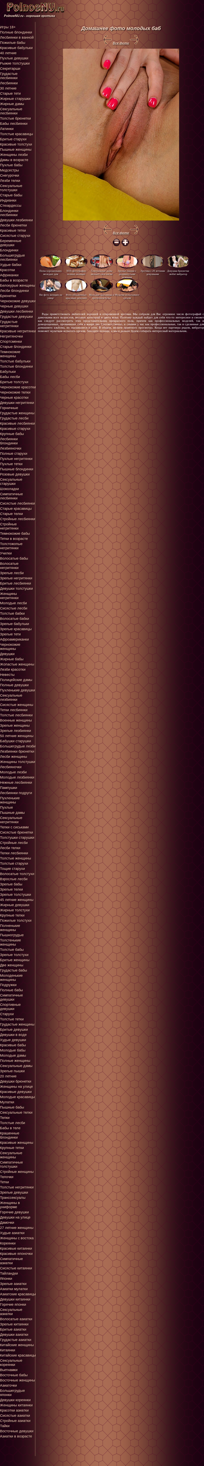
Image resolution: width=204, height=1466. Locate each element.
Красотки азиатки (14, 1410)
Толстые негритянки (17, 1187)
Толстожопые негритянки (11, 546)
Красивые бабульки (16, 48)
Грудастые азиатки (15, 1340)
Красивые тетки (13, 230)
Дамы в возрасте (14, 160)
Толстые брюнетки (15, 118)
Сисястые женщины (16, 705)
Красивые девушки (16, 1092)
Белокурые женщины (17, 285)
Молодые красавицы (17, 1097)
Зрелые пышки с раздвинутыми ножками (127, 273)
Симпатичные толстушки (11, 1164)
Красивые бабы (13, 1045)
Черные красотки (14, 398)
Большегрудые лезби (18, 746)
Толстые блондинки (16, 366)
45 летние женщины (16, 900)
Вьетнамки (9, 1370)
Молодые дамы (13, 1055)
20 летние (8, 1076)
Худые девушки (13, 1040)
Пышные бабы (12, 1107)
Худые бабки (10, 265)
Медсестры (9, 170)
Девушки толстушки (16, 589)
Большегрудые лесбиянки (12, 257)
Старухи (7, 1014)
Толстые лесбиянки (16, 715)
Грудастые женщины (17, 413)
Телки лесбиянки (14, 853)
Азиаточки (8, 1385)
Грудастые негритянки (9, 324)
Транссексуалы (13, 1198)
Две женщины (11, 965)
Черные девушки (14, 306)
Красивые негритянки (18, 331)
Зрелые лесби (12, 573)
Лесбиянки (9, 83)
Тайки (5, 1426)
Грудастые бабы (13, 970)
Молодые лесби (13, 603)
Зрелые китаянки (14, 1324)
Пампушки (8, 788)
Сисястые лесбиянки (17, 503)
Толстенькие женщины (10, 942)
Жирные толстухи (15, 910)
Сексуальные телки (16, 1113)
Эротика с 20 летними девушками (152, 272)
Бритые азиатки (13, 1329)
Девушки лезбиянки (16, 220)
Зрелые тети (10, 634)
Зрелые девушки (14, 1192)
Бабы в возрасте (14, 280)
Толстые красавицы (16, 134)
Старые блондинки (15, 347)
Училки (6, 553)
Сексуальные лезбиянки (11, 697)
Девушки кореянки (15, 1400)
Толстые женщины (15, 858)
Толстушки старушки (17, 838)
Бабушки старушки (15, 741)
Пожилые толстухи (15, 921)
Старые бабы (11, 195)
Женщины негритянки (9, 596)
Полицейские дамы (16, 680)
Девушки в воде (13, 1035)
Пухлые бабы (11, 165)
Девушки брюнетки (15, 1081)
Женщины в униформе (10, 1205)
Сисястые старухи (15, 236)
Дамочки (7, 1223)
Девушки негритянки (17, 403)
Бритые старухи (13, 139)
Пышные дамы (12, 813)
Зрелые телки (11, 889)
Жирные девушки (14, 905)
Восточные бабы (14, 1375)
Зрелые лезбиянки (15, 731)
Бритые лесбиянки (15, 583)
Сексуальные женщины (11, 1155)
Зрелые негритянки (16, 578)
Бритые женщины (14, 960)
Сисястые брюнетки (16, 832)
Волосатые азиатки (16, 1319)
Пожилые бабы (12, 43)
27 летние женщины (16, 1228)
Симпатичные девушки (11, 997)
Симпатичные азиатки (11, 1261)
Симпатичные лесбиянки (11, 496)
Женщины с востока (17, 1238)
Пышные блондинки (16, 469)
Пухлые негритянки (16, 459)
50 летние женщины (16, 736)
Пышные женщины (15, 150)
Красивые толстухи (16, 144)
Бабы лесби (10, 377)
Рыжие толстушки (15, 63)
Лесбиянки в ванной (17, 37)
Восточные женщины (17, 1380)
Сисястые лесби (13, 608)
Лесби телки (10, 848)
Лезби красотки (13, 669)
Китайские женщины (17, 1345)
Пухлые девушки (14, 58)
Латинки (7, 129)
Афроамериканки (14, 639)
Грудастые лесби (14, 418)
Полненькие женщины (10, 928)
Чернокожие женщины (10, 647)
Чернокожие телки (15, 392)
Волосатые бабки (14, 619)
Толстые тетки (12, 1019)
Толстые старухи (14, 863)
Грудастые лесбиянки (9, 76)
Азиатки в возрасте (16, 1436)
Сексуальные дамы (16, 1066)
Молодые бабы (13, 1050)
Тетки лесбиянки (13, 710)
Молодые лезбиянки (17, 777)
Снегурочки (9, 175)
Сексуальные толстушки (11, 188)
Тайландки (9, 1273)
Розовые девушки (15, 474)
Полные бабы (11, 990)
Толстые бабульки (15, 361)
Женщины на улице (16, 1087)
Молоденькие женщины (11, 978)
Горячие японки (13, 1305)
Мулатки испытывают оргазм (127, 296)
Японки (6, 1279)
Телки (5, 1118)
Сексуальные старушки (11, 482)
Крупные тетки (12, 1148)
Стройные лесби (14, 843)
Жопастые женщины (17, 664)
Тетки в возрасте (14, 539)
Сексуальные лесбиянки (11, 111)
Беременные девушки (10, 243)
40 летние (8, 53)
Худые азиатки (12, 1233)
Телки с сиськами (14, 827)
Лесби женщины (13, 757)
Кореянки (8, 1243)
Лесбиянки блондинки (9, 441)
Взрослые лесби (13, 879)
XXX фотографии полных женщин (76, 272)
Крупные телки (12, 915)
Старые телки (11, 514)
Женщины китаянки (16, 1405)
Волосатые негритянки (9, 566)
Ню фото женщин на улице (50, 296)
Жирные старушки (15, 99)
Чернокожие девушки (18, 301)
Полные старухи (13, 454)
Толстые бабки (12, 613)
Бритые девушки (14, 1030)
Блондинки (9, 250)
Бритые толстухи (14, 382)
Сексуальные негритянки (11, 820)
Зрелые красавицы (16, 629)
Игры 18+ (8, 27)
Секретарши (10, 69)
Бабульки (8, 372)
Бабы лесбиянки (13, 124)
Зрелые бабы (11, 884)
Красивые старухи (15, 429)
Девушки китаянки (15, 1299)
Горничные (9, 408)
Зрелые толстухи (14, 955)
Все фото (121, 43)
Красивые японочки (16, 1254)
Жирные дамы (12, 104)
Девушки (7, 654)
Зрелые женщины (15, 726)
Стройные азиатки (15, 1421)
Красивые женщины (16, 1143)
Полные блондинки (16, 32)
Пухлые (6, 807)
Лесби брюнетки (13, 225)
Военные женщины (16, 720)
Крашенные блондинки (9, 1135)
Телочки (6, 1177)
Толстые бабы (12, 950)
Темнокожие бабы (15, 534)
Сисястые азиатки (15, 1416)
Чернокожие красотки (18, 387)
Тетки (4, 1182)
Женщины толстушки (17, 762)
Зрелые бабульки (14, 624)
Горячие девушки (14, 1212)
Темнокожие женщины (10, 354)
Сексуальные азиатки (11, 1312)
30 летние (8, 88)
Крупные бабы (12, 434)
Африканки (9, 275)
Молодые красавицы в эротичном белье (101, 296)
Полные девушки (14, 685)
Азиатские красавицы (18, 1294)
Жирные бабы (12, 659)
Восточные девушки (16, 1431)
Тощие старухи (12, 869)
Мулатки (7, 1102)
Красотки (7, 270)
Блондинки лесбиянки (9, 213)
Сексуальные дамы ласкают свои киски (102, 272)
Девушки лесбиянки (16, 311)
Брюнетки (8, 296)
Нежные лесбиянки (16, 783)
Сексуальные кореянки (11, 1363)
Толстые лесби (12, 1123)
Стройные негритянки (9, 526)
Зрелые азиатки (13, 1284)
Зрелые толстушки (15, 895)
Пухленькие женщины (10, 800)
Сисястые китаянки (16, 1268)
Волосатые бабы (14, 558)
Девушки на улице (15, 1217)
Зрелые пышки (12, 1071)
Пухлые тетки (11, 464)
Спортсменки (11, 342)
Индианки (8, 200)
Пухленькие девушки (17, 690)
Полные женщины (15, 1061)
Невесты (7, 675)
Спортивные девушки (10, 1007)
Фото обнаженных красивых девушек (76, 296)
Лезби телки (10, 181)
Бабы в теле (10, 1128)
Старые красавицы (16, 509)
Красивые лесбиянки (17, 423)
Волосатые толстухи (17, 874)
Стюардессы (10, 206)
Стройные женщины (17, 1172)
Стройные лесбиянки (17, 519)
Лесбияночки (11, 767)
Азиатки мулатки (14, 1289)
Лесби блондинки (14, 291)
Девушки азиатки (14, 1335)
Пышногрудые (12, 935)
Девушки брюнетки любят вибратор (178, 272)
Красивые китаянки (16, 1248)
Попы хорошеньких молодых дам (50, 272)
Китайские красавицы (18, 1355)
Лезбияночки (10, 448)
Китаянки (7, 1350)
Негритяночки (11, 336)
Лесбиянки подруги (16, 793)
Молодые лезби (13, 772)
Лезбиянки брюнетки (17, 751)
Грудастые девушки (16, 317)
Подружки (8, 985)
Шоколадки (9, 489)
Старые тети (10, 94)
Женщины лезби (14, 155)
